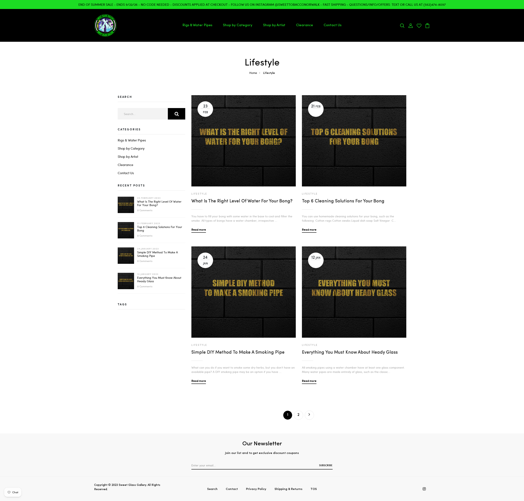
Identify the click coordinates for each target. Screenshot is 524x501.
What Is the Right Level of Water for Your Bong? (159, 203)
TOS (314, 489)
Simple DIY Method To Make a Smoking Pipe (157, 254)
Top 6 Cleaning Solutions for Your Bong (159, 228)
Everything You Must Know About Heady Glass (159, 279)
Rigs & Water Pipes (197, 25)
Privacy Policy (256, 489)
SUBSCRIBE (325, 465)
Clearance (304, 25)
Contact (232, 489)
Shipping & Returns (288, 489)
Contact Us (332, 25)
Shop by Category (237, 25)
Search (212, 489)
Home (253, 73)
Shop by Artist (274, 25)
